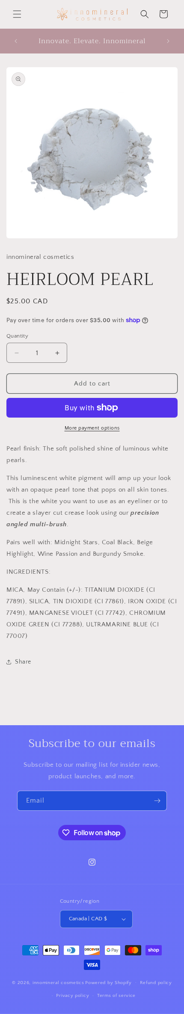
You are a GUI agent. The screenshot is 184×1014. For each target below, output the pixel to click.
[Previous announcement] (15, 41)
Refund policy (156, 982)
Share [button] (23, 661)
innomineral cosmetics (58, 982)
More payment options (92, 428)
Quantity (17, 336)
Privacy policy (72, 995)
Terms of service (116, 995)
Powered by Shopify (108, 982)
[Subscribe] (157, 801)
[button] (17, 14)
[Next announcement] (168, 41)
